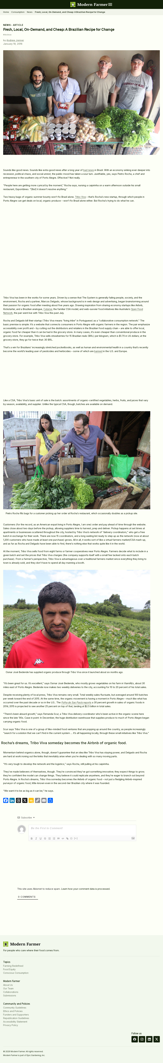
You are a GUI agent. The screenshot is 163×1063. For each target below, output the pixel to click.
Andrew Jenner (15, 40)
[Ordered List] (49, 838)
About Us (8, 985)
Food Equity (9, 969)
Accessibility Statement (15, 1021)
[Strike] (45, 838)
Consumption (18, 12)
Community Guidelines (14, 1007)
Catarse (47, 309)
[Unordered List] (54, 838)
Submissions (9, 995)
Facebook (134, 1039)
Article (18, 25)
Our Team (8, 988)
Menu (110, 4)
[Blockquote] (58, 838)
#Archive (7, 35)
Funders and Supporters (16, 1014)
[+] (76, 838)
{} (71, 838)
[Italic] (36, 838)
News (29, 12)
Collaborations (10, 992)
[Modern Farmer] (89, 4)
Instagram (142, 1039)
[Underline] (40, 838)
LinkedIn (149, 1039)
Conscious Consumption (15, 972)
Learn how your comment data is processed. (85, 888)
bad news (88, 170)
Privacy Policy (10, 1025)
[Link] (67, 838)
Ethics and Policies (13, 1011)
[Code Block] (63, 838)
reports (76, 702)
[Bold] (31, 838)
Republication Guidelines (16, 1018)
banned (98, 351)
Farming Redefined (13, 965)
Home (6, 12)
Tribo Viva (80, 196)
